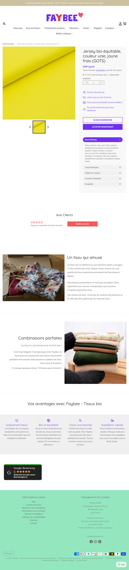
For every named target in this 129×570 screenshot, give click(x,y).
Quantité (86, 79)
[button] (103, 139)
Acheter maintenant (102, 127)
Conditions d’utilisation (113, 558)
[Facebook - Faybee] (91, 541)
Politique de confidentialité (92, 558)
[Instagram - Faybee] (95, 541)
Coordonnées (81, 560)
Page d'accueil (8, 44)
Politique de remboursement (69, 558)
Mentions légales (67, 560)
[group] (39, 127)
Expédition (100, 70)
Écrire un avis (82, 224)
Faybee (15, 558)
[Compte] (120, 23)
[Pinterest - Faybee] (99, 541)
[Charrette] (124, 23)
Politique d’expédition (50, 560)
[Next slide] (48, 127)
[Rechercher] (4, 23)
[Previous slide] (30, 127)
